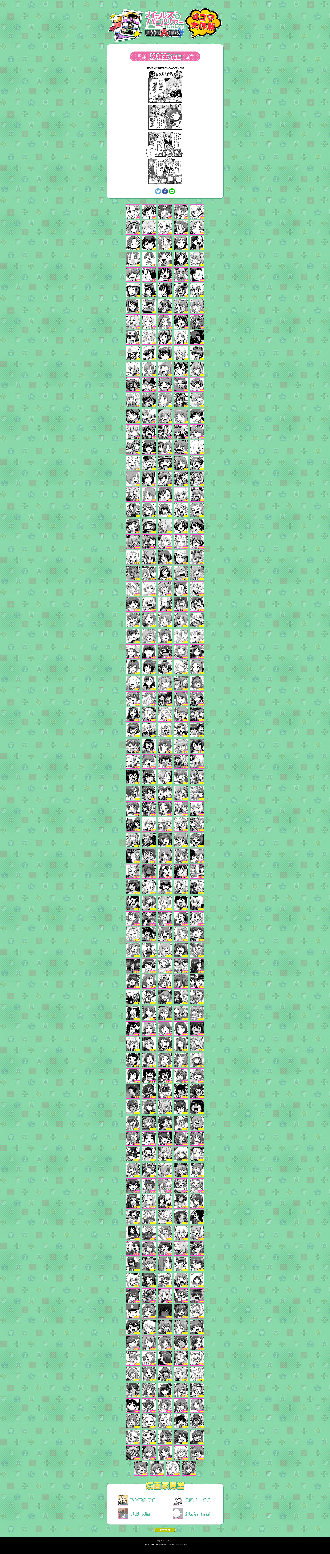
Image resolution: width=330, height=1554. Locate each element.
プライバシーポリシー (165, 1541)
